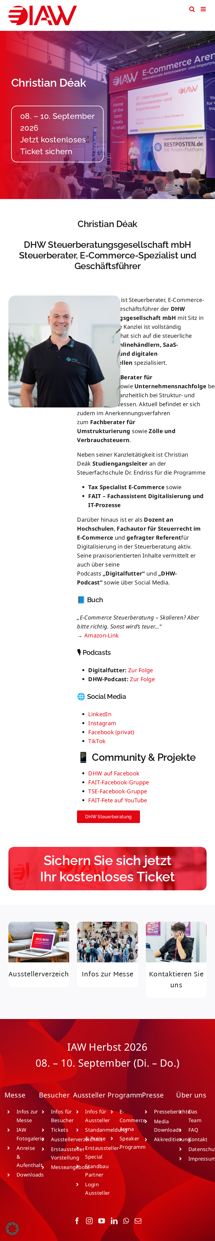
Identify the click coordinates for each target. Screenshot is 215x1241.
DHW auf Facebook (113, 773)
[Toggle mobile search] (192, 9)
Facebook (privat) (111, 732)
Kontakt (198, 1139)
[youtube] (101, 1220)
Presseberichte (172, 1111)
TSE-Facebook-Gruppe (117, 791)
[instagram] (89, 1220)
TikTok (97, 741)
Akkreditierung (172, 1139)
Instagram (102, 723)
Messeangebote (70, 1167)
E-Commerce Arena (133, 1120)
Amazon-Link (101, 635)
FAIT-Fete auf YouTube (117, 800)
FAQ (193, 1129)
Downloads (30, 1174)
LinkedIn (99, 714)
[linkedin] (114, 1220)
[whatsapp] (126, 1220)
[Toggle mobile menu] (204, 9)
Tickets (59, 1129)
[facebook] (77, 1220)
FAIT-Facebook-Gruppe (118, 782)
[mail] (138, 1220)
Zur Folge (140, 670)
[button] (12, 1228)
